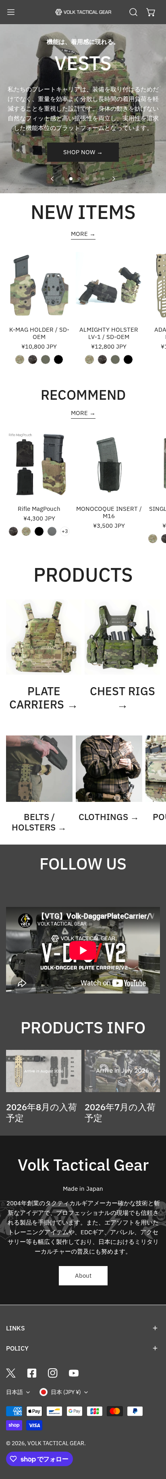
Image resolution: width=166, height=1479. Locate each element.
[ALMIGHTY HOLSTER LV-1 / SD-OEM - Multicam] (89, 359)
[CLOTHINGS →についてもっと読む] (109, 768)
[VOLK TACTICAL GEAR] (83, 12)
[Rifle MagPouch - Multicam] (26, 531)
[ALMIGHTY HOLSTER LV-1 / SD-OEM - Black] (128, 359)
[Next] (113, 179)
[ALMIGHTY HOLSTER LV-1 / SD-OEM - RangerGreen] (115, 359)
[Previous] (53, 179)
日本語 (14, 1392)
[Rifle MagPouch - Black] (39, 531)
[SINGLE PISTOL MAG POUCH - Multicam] (153, 538)
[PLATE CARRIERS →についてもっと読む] (43, 637)
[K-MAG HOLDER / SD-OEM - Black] (58, 359)
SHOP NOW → (83, 162)
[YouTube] (73, 1373)
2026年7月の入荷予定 (120, 1112)
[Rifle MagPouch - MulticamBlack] (13, 531)
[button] (151, 12)
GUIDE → (83, 145)
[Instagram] (52, 1373)
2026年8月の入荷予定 (41, 1112)
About (83, 1275)
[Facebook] (31, 1373)
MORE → (83, 234)
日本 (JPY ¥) (66, 1392)
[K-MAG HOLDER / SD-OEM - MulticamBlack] (32, 359)
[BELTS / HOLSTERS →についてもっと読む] (39, 768)
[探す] (133, 12)
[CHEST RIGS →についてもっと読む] (122, 637)
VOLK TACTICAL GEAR (55, 1443)
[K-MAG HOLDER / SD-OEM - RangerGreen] (45, 359)
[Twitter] (10, 1373)
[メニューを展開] (11, 12)
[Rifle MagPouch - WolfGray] (52, 531)
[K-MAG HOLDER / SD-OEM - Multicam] (20, 359)
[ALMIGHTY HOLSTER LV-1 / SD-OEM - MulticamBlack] (102, 359)
